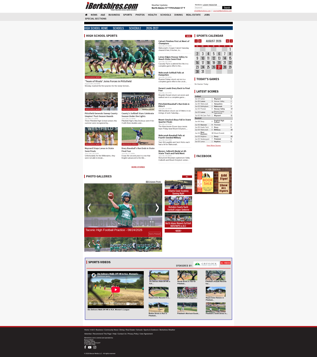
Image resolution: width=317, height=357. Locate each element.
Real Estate (130, 330)
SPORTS (127, 14)
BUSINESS (114, 14)
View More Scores (214, 145)
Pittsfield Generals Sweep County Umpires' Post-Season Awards (101, 115)
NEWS (94, 14)
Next (157, 208)
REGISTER (213, 5)
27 (219, 67)
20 (219, 62)
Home (86, 330)
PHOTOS (140, 14)
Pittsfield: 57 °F (177, 8)
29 (230, 67)
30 (197, 71)
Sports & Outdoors (151, 330)
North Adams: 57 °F (161, 8)
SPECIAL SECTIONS (95, 18)
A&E (103, 14)
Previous (89, 208)
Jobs (207, 14)
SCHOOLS (165, 14)
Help (114, 334)
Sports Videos (99, 262)
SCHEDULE (135, 28)
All (187, 176)
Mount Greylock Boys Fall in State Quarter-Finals (174, 120)
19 (213, 62)
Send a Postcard (154, 234)
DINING (178, 14)
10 (202, 58)
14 (224, 58)
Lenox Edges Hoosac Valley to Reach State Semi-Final (172, 58)
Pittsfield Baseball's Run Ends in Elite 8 (173, 105)
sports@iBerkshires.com (222, 11)
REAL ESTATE (193, 14)
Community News (111, 330)
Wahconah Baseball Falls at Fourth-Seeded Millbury (171, 136)
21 (224, 62)
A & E (92, 330)
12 (213, 58)
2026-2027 (152, 28)
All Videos (225, 262)
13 (219, 58)
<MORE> (188, 36)
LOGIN (205, 5)
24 (202, 67)
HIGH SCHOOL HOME (96, 28)
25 (208, 67)
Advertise (88, 334)
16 (197, 62)
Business (99, 330)
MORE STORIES (138, 167)
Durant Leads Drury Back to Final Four (174, 89)
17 (203, 62)
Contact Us (122, 334)
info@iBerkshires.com (202, 11)
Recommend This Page (102, 334)
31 (202, 71)
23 (197, 67)
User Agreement (146, 334)
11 (208, 58)
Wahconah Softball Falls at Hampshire (171, 73)
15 (230, 58)
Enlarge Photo (154, 182)
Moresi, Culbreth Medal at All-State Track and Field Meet (172, 152)
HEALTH (152, 14)
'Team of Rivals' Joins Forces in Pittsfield (108, 81)
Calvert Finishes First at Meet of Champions (173, 42)
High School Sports (93, 77)
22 (230, 62)
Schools (139, 330)
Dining (121, 330)
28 (224, 67)
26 (213, 67)
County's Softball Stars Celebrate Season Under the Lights (138, 115)
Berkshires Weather (167, 330)
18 (208, 62)
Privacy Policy (133, 334)
